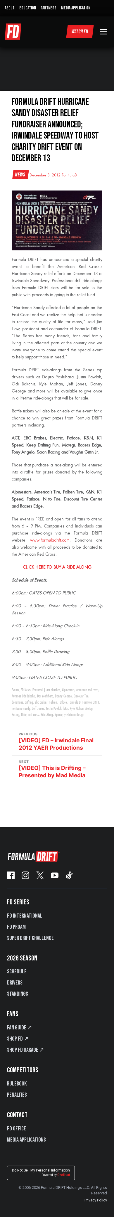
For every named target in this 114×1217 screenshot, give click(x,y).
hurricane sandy (21, 709)
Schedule (17, 971)
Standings (17, 993)
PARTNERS (48, 8)
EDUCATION (27, 8)
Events (15, 690)
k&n (65, 709)
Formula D (75, 702)
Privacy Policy (95, 1200)
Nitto (24, 715)
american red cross (87, 690)
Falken (53, 702)
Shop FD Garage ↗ (25, 1050)
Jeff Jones (38, 709)
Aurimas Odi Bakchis (23, 696)
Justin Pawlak (54, 709)
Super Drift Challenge (30, 938)
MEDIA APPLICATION (75, 8)
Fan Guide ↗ (19, 1027)
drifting (29, 702)
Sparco (59, 715)
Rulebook (17, 1083)
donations (17, 702)
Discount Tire (81, 696)
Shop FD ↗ (18, 1038)
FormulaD (69, 175)
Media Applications (26, 1139)
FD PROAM (16, 927)
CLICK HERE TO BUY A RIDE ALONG (57, 567)
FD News (26, 690)
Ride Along (47, 715)
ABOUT (10, 8)
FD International (24, 915)
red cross (33, 715)
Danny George (63, 696)
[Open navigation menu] (103, 32)
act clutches (53, 690)
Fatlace (63, 702)
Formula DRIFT (90, 702)
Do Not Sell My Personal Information (41, 1172)
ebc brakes (41, 702)
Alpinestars (68, 690)
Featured (37, 690)
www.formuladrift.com (50, 540)
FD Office (16, 1128)
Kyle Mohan (77, 709)
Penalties (17, 1094)
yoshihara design (74, 715)
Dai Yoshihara (45, 696)
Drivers (15, 982)
